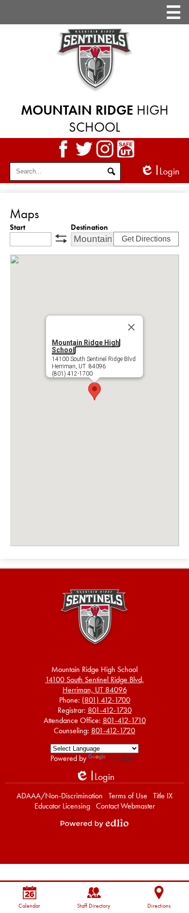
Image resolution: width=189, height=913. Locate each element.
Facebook (63, 148)
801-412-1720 (113, 730)
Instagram (104, 148)
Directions (159, 906)
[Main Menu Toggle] (173, 12)
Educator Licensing (62, 806)
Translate (121, 758)
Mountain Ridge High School (85, 345)
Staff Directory (93, 906)
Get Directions (146, 239)
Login (159, 171)
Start (17, 227)
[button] (94, 391)
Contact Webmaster (125, 806)
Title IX (163, 796)
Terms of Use (128, 796)
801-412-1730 (110, 710)
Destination (89, 227)
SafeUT (125, 148)
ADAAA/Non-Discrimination (59, 796)
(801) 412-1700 (106, 700)
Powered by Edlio (94, 823)
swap (61, 238)
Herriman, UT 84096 (94, 684)
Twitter (84, 148)
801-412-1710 (124, 720)
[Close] (131, 327)
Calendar (29, 906)
